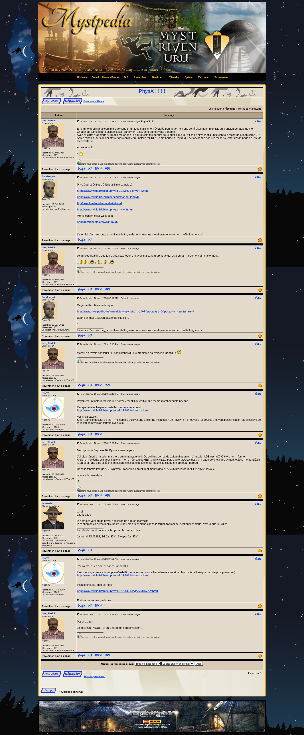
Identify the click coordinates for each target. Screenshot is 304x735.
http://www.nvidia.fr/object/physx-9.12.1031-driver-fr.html (112, 190)
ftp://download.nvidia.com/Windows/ (99, 203)
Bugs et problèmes (93, 101)
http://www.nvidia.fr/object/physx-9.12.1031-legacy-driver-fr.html (117, 591)
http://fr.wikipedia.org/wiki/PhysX (97, 222)
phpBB (145, 714)
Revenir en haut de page (56, 169)
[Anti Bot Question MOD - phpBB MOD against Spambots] (152, 722)
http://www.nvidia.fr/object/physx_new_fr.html (105, 209)
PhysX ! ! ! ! (152, 91)
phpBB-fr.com (158, 716)
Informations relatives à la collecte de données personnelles (152, 711)
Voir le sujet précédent (222, 108)
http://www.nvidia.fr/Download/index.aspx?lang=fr (108, 197)
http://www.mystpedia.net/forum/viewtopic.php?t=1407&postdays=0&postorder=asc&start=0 (135, 311)
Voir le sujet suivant (249, 108)
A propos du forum (72, 691)
